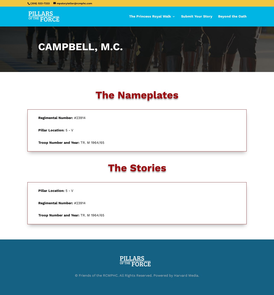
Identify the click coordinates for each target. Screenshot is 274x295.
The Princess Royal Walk (150, 16)
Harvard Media (186, 275)
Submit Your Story (196, 16)
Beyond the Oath (232, 16)
